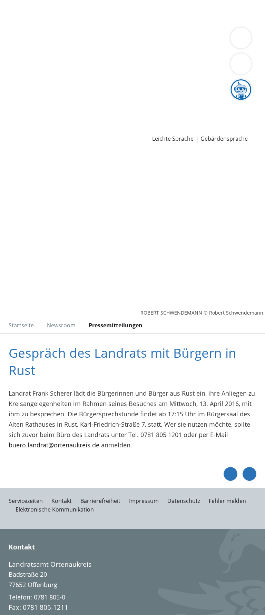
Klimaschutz (73, 57)
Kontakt (61, 501)
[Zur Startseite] (48, 189)
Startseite (21, 325)
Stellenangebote (28, 102)
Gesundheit (118, 22)
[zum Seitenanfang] (249, 474)
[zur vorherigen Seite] (230, 474)
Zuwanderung (199, 49)
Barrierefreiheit (100, 501)
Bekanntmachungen (155, 57)
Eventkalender (74, 102)
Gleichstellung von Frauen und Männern (63, 66)
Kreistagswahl (143, 84)
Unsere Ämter (20, 31)
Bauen (14, 13)
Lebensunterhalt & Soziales (65, 13)
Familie (140, 13)
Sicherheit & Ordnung (36, 22)
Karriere (11, 93)
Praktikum (172, 102)
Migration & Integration (186, 13)
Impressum (144, 501)
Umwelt (147, 22)
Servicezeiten (26, 501)
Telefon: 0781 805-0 (37, 597)
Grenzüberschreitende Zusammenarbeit (181, 66)
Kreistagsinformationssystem (47, 84)
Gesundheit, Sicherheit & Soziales (105, 49)
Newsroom (16, 120)
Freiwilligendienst (213, 102)
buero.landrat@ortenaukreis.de (54, 445)
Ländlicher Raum (29, 57)
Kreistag (11, 75)
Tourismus (108, 57)
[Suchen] (240, 63)
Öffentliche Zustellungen (99, 128)
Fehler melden (227, 501)
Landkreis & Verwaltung (34, 40)
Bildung (166, 49)
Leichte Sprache (173, 138)
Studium (143, 102)
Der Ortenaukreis (30, 49)
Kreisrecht (106, 84)
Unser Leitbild (25, 111)
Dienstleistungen (24, 4)
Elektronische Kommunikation (55, 509)
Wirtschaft (84, 22)
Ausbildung (113, 102)
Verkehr (117, 13)
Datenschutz (183, 501)
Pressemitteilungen (33, 128)
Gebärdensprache (224, 138)
